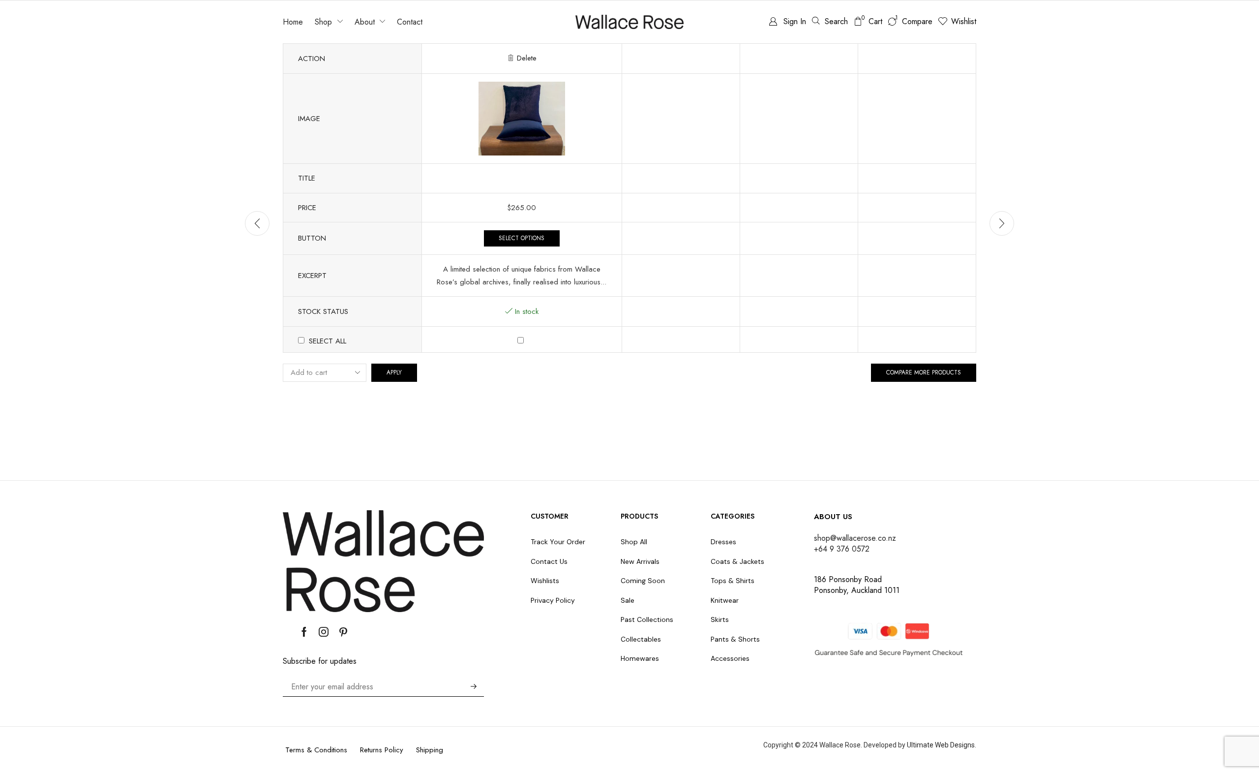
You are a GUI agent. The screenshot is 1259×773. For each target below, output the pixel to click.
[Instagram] (324, 632)
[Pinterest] (343, 632)
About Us (833, 516)
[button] (830, 21)
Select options (521, 238)
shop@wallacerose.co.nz (855, 538)
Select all (327, 341)
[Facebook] (304, 632)
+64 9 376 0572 (841, 549)
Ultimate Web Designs (941, 745)
